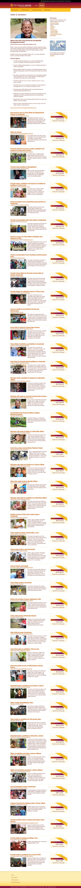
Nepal (12, 788)
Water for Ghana (16, 132)
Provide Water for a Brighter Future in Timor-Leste (27, 291)
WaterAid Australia (24, 115)
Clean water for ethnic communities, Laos (24, 532)
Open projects (15, 10)
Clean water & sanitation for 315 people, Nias (25, 719)
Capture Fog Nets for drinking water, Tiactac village (27, 803)
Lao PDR (12, 534)
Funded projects (25, 10)
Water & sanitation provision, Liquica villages (25, 753)
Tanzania (12, 449)
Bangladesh (13, 168)
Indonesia (12, 276)
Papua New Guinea (14, 151)
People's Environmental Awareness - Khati (27, 823)
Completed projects (37, 10)
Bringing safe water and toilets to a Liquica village (27, 464)
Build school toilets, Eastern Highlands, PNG (25, 599)
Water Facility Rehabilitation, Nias (21, 702)
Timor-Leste (13, 186)
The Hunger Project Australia (25, 133)
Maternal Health (54, 32)
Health (52, 25)
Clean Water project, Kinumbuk (21, 582)
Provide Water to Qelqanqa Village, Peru (24, 838)
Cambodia (12, 115)
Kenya (12, 668)
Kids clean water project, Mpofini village (23, 481)
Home (12, 875)
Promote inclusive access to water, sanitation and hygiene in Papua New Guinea (27, 149)
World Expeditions (23, 449)
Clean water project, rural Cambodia (22, 549)
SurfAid (21, 276)
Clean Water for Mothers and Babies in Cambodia (27, 344)
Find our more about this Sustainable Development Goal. (23, 107)
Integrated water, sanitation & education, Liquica (26, 736)
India (11, 258)
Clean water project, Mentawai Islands (23, 615)
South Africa (13, 482)
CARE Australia (23, 221)
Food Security (54, 29)
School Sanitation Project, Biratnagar (23, 786)
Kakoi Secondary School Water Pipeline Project (26, 448)
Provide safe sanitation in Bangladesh (23, 167)
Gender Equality (54, 31)
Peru (11, 839)
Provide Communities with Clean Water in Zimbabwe (28, 220)
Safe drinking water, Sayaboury (21, 632)
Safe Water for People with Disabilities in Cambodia (27, 361)
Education (53, 27)
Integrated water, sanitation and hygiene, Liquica (27, 685)
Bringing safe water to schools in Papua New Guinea (28, 396)
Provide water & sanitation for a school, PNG (25, 854)
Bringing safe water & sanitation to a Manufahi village (28, 498)
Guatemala (13, 804)
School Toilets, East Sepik (19, 566)
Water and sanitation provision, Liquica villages (26, 770)
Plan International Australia (25, 668)
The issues (47, 10)
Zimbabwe (12, 221)
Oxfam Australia (25, 168)
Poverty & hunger (55, 22)
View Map (52, 55)
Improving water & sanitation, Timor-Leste (24, 649)
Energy (52, 28)
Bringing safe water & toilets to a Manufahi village (27, 431)
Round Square (23, 804)
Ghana (12, 133)
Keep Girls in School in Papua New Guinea (25, 327)
